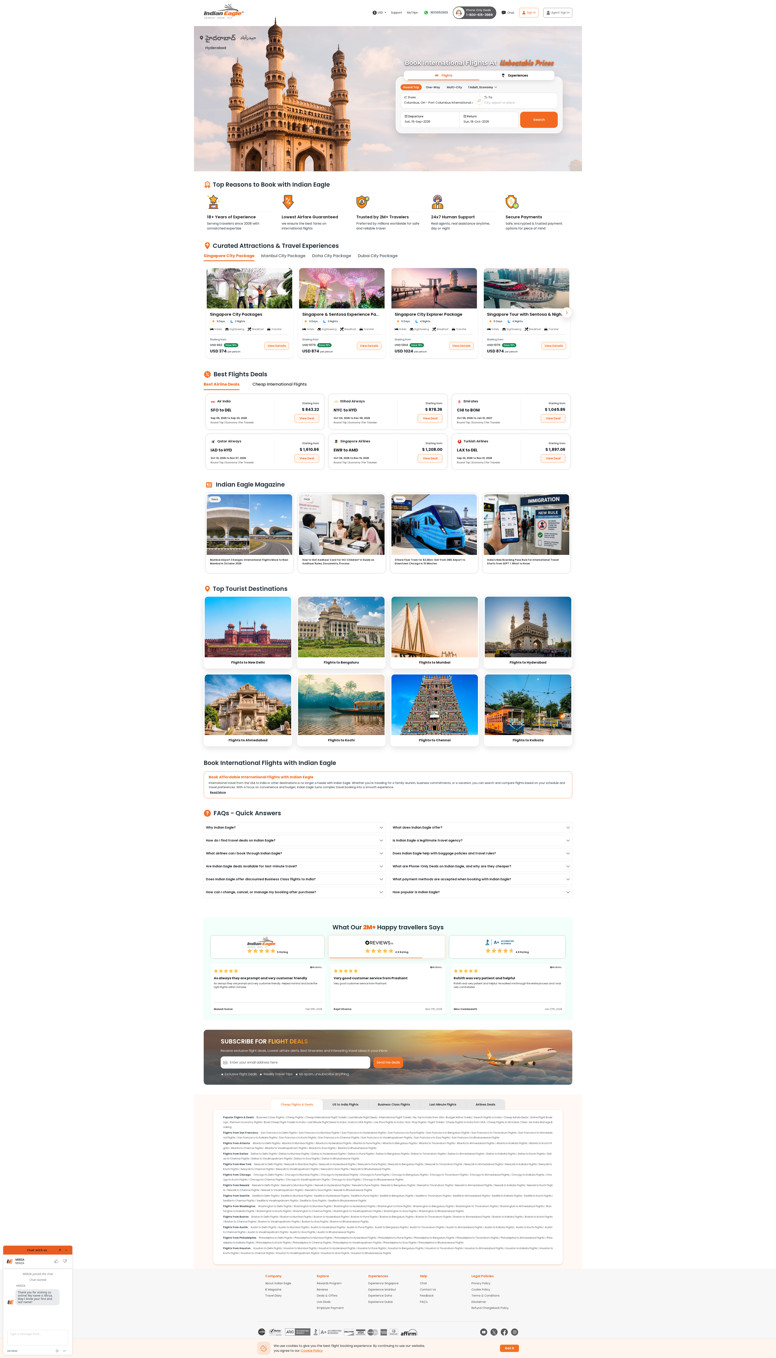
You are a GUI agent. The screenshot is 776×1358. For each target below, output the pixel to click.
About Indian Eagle (278, 1283)
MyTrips (412, 13)
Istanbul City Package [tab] (283, 256)
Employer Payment (330, 1308)
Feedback (427, 1296)
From (412, 97)
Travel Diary (273, 1296)
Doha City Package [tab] (331, 256)
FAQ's (424, 1302)
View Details (277, 346)
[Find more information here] (38, 1300)
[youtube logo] (483, 1332)
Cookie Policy (480, 1290)
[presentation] (443, 75)
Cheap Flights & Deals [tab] (297, 1104)
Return (472, 116)
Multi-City (454, 87)
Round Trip (411, 87)
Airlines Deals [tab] (485, 1104)
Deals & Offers (327, 1296)
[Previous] (209, 312)
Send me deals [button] (388, 1062)
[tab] (443, 75)
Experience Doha (380, 1296)
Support (396, 13)
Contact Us (428, 1290)
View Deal (307, 418)
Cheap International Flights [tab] (279, 384)
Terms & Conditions (485, 1296)
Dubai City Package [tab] (378, 256)
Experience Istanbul (382, 1290)
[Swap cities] (479, 101)
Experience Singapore (383, 1283)
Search (539, 119)
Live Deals (324, 1302)
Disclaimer (478, 1302)
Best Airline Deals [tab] (221, 384)
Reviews (322, 1290)
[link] (248, 632)
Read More (218, 792)
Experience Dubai (380, 1302)
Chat (423, 1283)
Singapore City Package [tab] (229, 256)
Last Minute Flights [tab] (442, 1104)
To (490, 97)
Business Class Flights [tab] (394, 1104)
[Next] (566, 312)
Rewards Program (329, 1283)
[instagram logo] (514, 1332)
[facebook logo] (504, 1332)
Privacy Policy (480, 1283)
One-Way (433, 87)
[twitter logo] (494, 1332)
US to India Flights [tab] (345, 1104)
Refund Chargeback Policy (490, 1308)
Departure (415, 116)
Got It (509, 1348)
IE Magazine (273, 1290)
